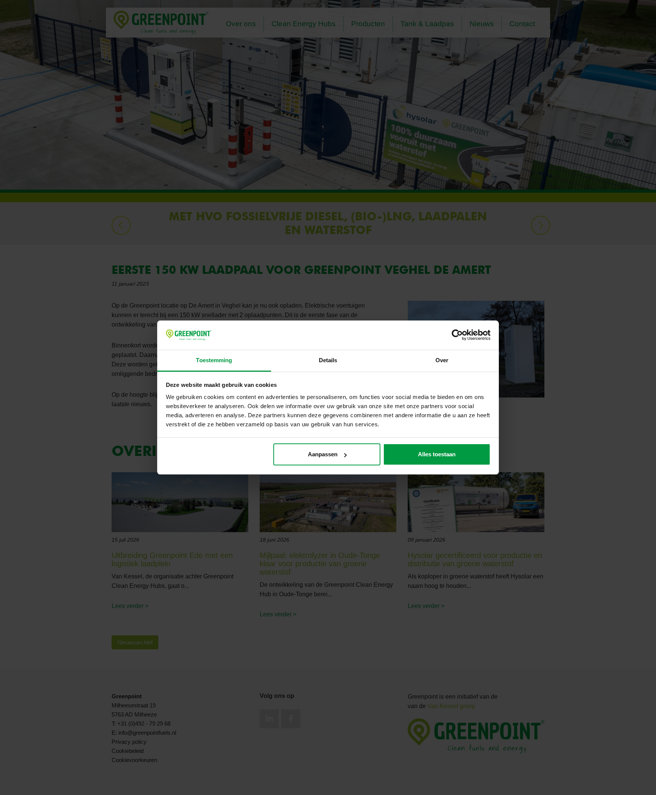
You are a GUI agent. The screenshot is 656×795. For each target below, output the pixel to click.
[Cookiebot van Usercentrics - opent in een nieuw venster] (457, 335)
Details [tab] (328, 360)
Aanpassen (322, 454)
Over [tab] (441, 360)
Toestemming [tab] (214, 360)
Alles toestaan (437, 454)
